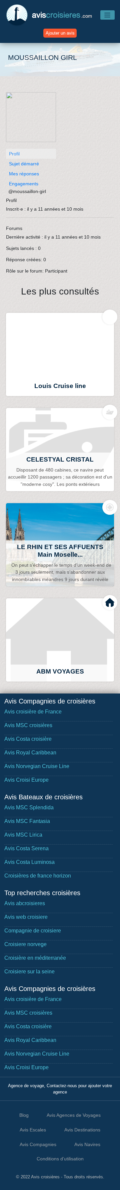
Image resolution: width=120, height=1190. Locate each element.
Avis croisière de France (33, 711)
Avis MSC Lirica (23, 835)
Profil (14, 153)
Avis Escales (33, 1129)
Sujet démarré (24, 163)
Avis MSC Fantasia (27, 821)
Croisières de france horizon (37, 876)
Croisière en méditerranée (35, 958)
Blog (24, 1115)
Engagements (23, 183)
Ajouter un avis (60, 33)
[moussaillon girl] (31, 120)
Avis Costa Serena (26, 848)
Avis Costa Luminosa (29, 862)
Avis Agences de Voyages (74, 1115)
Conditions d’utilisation (60, 1158)
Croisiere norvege (25, 944)
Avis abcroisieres (24, 903)
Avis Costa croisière (28, 739)
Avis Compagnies (38, 1144)
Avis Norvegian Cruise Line (36, 766)
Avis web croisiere (26, 917)
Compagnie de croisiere (32, 930)
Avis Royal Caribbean (30, 752)
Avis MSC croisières (28, 725)
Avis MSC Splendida (29, 807)
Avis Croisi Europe (26, 780)
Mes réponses (24, 173)
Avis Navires (87, 1144)
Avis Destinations (82, 1129)
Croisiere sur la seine (29, 971)
